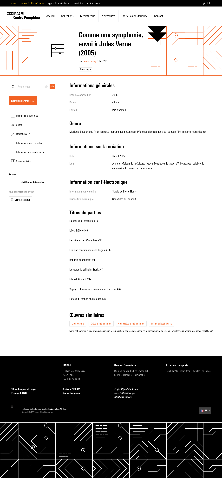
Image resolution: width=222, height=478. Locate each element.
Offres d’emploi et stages (23, 389)
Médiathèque (87, 16)
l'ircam (13, 3)
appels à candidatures (58, 3)
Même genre (78, 323)
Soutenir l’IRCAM (71, 389)
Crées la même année (101, 323)
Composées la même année (131, 323)
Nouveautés (108, 16)
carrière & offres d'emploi (32, 3)
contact (158, 16)
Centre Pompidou (71, 393)
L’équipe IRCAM (19, 393)
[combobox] (33, 86)
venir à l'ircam (93, 3)
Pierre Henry (89, 61)
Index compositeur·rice (135, 16)
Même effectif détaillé (161, 323)
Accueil (50, 16)
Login (203, 3)
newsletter (78, 3)
